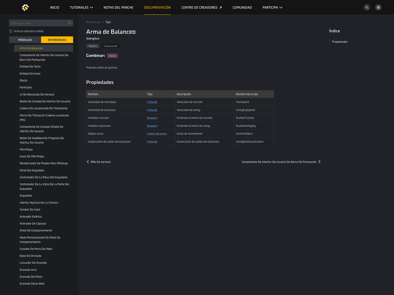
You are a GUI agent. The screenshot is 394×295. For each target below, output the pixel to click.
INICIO (54, 7)
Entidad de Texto (30, 66)
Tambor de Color (30, 209)
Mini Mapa (26, 149)
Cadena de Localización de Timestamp (44, 108)
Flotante (152, 102)
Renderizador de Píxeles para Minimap (44, 163)
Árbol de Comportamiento (36, 230)
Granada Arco (28, 269)
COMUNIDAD (242, 7)
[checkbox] (10, 31)
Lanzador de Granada (33, 262)
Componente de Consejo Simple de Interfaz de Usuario (41, 129)
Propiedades (100, 82)
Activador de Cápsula (33, 223)
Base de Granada (30, 255)
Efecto (23, 80)
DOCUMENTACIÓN (157, 7)
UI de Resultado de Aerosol (37, 94)
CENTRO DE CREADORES (199, 7)
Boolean (152, 117)
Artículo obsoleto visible (28, 31)
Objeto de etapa (157, 133)
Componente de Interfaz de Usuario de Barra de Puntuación (44, 57)
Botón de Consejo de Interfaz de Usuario (45, 101)
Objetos (93, 45)
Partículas (26, 87)
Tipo (108, 22)
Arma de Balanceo (31, 48)
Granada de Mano (31, 276)
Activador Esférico (31, 216)
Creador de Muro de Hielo (36, 248)
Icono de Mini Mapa (32, 156)
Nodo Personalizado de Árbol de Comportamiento (40, 240)
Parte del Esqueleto (32, 170)
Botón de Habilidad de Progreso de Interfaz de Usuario (42, 140)
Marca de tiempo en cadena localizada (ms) (44, 117)
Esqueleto (26, 195)
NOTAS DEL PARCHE (118, 7)
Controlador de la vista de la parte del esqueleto (44, 186)
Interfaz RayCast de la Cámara (39, 202)
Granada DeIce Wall (32, 283)
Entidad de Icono (30, 73)
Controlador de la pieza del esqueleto (43, 177)
